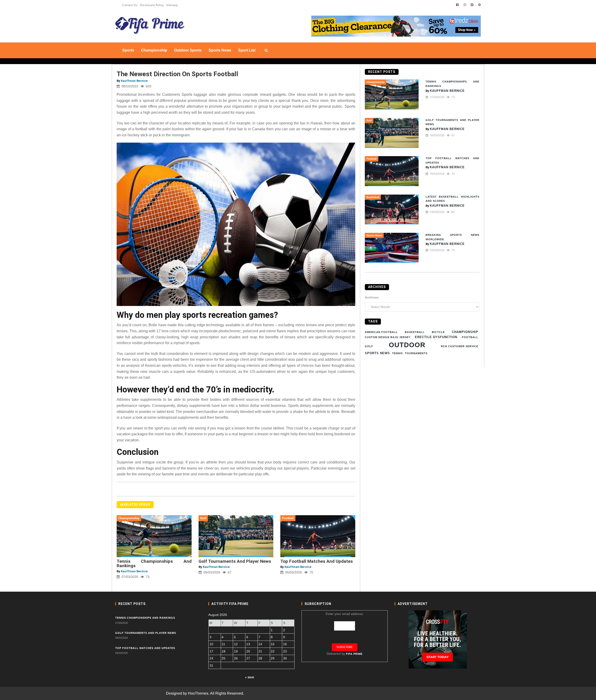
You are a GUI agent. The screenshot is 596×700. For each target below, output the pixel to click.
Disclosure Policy (152, 5)
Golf (369, 346)
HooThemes (198, 693)
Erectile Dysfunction (436, 337)
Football (470, 337)
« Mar (249, 677)
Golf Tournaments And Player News (235, 561)
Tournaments (416, 353)
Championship (465, 331)
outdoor (407, 345)
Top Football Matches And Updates (316, 561)
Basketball (415, 331)
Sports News (377, 353)
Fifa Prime (354, 653)
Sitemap (172, 5)
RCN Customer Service (459, 346)
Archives (372, 297)
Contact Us (130, 5)
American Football (381, 331)
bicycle (438, 331)
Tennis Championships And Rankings (154, 563)
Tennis (397, 353)
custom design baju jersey (387, 337)
